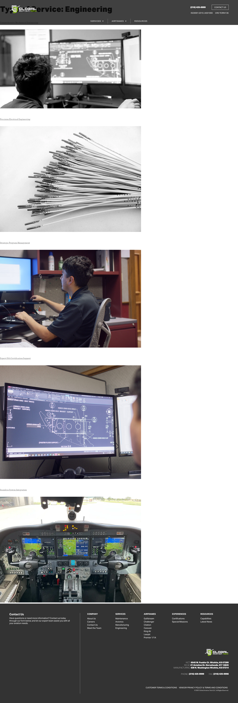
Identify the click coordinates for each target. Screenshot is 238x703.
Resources (140, 21)
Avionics (119, 622)
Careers (91, 622)
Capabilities (205, 618)
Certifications (178, 618)
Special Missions (180, 622)
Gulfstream (149, 618)
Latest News (206, 622)
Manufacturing (122, 625)
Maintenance (121, 618)
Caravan (148, 628)
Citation (147, 625)
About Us (91, 618)
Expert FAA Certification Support (15, 358)
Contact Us (92, 625)
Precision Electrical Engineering (15, 119)
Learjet (147, 634)
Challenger (149, 622)
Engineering (121, 628)
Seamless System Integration (13, 490)
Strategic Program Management (15, 243)
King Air (147, 631)
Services (95, 21)
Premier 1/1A (150, 637)
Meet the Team (94, 628)
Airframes (118, 21)
